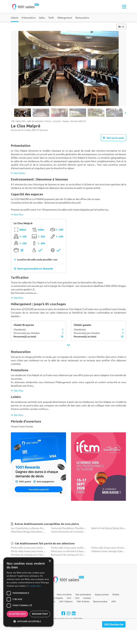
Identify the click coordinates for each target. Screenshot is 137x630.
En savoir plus (34, 585)
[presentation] (17, 69)
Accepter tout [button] (17, 613)
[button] (28, 621)
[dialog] (28, 592)
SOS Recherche (113, 624)
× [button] (49, 561)
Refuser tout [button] (40, 613)
